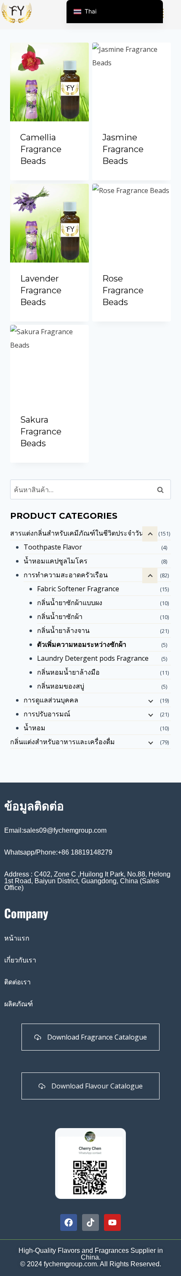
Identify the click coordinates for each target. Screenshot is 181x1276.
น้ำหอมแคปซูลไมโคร (56, 561)
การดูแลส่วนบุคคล (51, 700)
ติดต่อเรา (17, 982)
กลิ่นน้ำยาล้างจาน (63, 630)
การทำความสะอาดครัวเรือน (66, 574)
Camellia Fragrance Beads (40, 149)
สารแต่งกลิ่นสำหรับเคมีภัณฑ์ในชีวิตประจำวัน (77, 533)
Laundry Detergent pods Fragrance (93, 658)
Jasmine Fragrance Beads (123, 149)
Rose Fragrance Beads (123, 290)
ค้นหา (163, 490)
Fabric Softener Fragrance (78, 588)
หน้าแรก (16, 938)
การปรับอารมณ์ (47, 713)
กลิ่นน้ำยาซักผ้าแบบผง (69, 602)
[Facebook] (68, 1222)
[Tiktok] (90, 1222)
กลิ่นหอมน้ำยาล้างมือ (68, 672)
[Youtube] (112, 1222)
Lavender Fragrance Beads (40, 290)
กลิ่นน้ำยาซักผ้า (60, 616)
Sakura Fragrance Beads (40, 431)
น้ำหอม (34, 727)
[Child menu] (149, 575)
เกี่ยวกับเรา (20, 960)
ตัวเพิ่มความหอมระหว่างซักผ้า (81, 644)
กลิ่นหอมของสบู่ (60, 686)
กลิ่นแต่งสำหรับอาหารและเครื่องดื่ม (62, 741)
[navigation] (115, 11)
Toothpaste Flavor (53, 547)
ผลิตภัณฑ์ (18, 1004)
